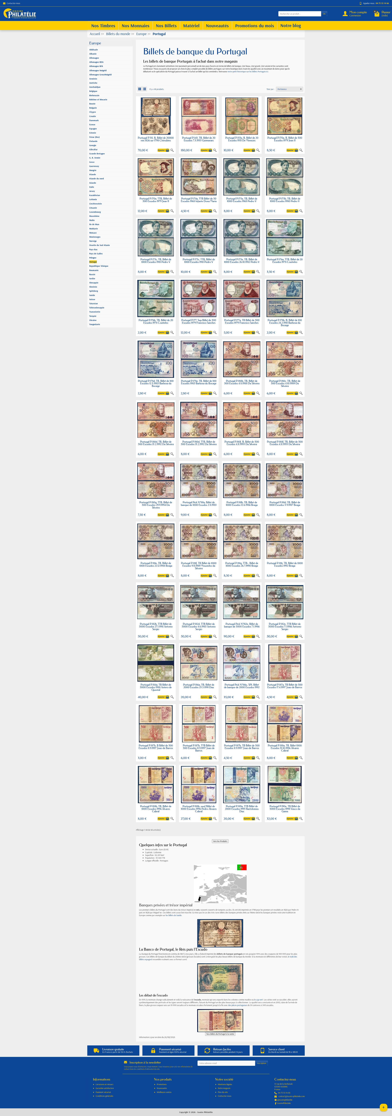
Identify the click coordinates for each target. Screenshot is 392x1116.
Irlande (92, 174)
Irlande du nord (96, 178)
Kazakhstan (94, 195)
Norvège (93, 241)
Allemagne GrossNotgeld (100, 74)
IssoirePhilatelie (284, 1103)
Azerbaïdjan (94, 87)
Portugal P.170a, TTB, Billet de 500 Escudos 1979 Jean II (155, 200)
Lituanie (93, 207)
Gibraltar (93, 149)
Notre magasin (224, 1088)
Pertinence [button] (282, 89)
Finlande (93, 141)
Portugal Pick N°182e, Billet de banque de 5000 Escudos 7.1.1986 (242, 625)
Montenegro (94, 236)
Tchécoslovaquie (96, 307)
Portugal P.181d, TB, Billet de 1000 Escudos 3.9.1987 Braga (284, 503)
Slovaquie (93, 282)
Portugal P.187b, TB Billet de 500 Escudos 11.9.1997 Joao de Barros (242, 747)
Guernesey (94, 166)
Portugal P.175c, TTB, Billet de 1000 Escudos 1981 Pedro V (199, 260)
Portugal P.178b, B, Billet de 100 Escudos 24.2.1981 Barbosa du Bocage (285, 322)
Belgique (93, 91)
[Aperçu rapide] (172, 150)
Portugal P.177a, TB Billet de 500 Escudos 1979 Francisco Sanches (241, 321)
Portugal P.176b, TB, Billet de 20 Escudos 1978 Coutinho (156, 321)
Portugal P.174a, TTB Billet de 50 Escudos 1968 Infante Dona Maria (199, 200)
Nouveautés (162, 1088)
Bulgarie (93, 107)
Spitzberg (93, 291)
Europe (95, 43)
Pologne (92, 257)
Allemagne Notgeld (98, 70)
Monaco (92, 232)
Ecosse (92, 124)
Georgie (92, 145)
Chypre (92, 112)
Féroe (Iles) (94, 137)
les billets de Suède (173, 915)
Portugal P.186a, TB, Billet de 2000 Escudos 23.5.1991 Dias (198, 686)
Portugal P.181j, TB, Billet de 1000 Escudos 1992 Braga (285, 564)
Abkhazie (93, 49)
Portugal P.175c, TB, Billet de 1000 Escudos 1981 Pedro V (155, 260)
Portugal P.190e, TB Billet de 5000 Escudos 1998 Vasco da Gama (285, 809)
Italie (91, 187)
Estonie (92, 132)
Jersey (92, 191)
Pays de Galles (96, 253)
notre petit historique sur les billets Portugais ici (248, 71)
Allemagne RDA (96, 62)
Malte (92, 220)
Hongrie (92, 170)
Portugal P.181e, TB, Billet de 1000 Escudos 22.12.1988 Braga (155, 564)
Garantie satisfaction (105, 1088)
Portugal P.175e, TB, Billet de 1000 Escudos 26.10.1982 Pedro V (242, 260)
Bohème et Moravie (98, 99)
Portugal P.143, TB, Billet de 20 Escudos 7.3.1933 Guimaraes (198, 139)
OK (324, 13)
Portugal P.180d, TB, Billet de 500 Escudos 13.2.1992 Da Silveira (156, 443)
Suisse (92, 299)
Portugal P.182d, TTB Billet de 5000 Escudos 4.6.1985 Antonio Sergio (199, 626)
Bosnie (92, 103)
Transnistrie (94, 311)
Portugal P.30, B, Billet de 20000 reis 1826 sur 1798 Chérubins (156, 139)
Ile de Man (94, 224)
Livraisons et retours (104, 1084)
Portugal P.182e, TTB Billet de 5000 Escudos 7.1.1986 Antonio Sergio (284, 626)
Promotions (162, 1084)
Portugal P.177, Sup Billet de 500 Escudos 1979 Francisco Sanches (198, 321)
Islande (92, 182)
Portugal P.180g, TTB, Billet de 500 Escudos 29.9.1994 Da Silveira (155, 505)
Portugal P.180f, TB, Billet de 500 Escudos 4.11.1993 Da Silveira (285, 443)
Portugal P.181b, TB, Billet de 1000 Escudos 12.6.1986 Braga (242, 503)
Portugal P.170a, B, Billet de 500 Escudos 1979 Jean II (284, 139)
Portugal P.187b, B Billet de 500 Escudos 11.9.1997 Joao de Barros (156, 747)
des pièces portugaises (237, 1005)
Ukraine (92, 320)
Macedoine (94, 216)
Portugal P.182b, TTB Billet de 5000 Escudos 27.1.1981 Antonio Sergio (156, 626)
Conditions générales (104, 1096)
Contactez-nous (13, 3)
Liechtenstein (95, 203)
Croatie (92, 116)
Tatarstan (93, 303)
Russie (92, 274)
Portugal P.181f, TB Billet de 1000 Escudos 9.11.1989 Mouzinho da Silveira (198, 565)
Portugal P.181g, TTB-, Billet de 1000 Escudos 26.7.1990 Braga (241, 564)
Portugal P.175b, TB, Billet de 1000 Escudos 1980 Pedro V (284, 200)
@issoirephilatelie (284, 1099)
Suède (92, 295)
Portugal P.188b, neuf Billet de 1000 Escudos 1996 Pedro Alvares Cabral (199, 809)
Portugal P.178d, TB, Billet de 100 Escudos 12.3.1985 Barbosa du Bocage (155, 383)
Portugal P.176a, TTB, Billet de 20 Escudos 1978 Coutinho (285, 260)
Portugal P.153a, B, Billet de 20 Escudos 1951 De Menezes (241, 139)
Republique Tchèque (98, 266)
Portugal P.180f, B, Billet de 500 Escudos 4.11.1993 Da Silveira (241, 443)
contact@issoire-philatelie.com (292, 1096)
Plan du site (223, 1092)
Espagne (93, 128)
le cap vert (258, 999)
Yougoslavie (94, 324)
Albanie (92, 53)
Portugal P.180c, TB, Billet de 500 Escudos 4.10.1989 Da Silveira (284, 383)
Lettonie (93, 199)
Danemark (94, 120)
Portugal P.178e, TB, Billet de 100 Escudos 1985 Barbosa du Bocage (198, 382)
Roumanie (93, 270)
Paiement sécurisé (103, 1092)
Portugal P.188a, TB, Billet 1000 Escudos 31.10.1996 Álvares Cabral (285, 748)
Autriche (93, 82)
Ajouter (161, 150)
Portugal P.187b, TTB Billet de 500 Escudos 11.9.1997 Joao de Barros (199, 748)
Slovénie (93, 286)
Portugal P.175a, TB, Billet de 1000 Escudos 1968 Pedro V (241, 200)
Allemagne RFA (96, 66)
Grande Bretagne (97, 153)
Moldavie (93, 228)
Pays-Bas (93, 249)
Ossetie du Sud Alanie (99, 245)
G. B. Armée (94, 157)
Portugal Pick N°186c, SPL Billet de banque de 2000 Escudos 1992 (241, 686)
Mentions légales (225, 1084)
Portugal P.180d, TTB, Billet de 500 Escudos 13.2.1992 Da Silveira (199, 443)
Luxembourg (95, 212)
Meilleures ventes (164, 1092)
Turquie (92, 316)
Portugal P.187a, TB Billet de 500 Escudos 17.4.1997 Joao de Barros (284, 686)
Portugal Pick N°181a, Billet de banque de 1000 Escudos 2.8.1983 (199, 503)
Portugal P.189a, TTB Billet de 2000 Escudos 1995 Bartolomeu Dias (242, 809)
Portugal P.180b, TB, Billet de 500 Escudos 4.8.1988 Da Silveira (241, 382)
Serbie (92, 278)
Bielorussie (94, 95)
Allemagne (94, 57)
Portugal (93, 261)
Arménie (93, 78)
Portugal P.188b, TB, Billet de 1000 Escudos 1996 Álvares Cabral (155, 809)
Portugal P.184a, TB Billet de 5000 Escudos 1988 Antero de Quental (156, 687)
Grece (91, 162)
